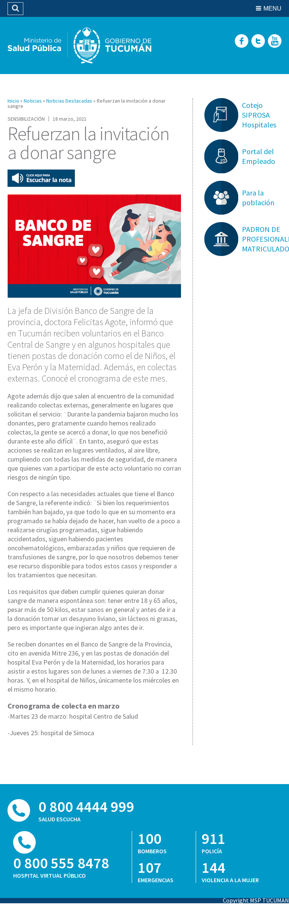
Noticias (33, 100)
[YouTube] (274, 41)
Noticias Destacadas (69, 100)
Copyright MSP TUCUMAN (256, 900)
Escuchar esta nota (41, 178)
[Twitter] (258, 41)
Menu (272, 8)
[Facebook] (241, 41)
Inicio (13, 100)
